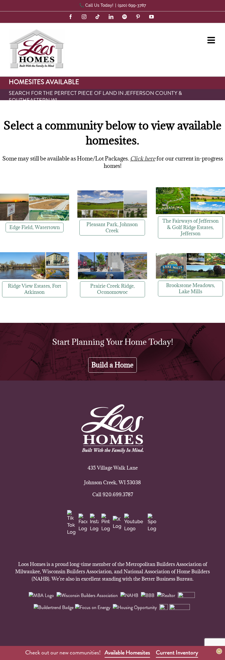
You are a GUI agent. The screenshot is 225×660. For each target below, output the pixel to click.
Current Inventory (177, 652)
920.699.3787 (118, 494)
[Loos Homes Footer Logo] (112, 407)
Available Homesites (127, 652)
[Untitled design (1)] (190, 190)
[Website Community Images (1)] (34, 196)
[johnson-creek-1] (112, 193)
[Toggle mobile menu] (211, 40)
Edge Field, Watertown (34, 227)
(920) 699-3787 (132, 5)
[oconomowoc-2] (112, 255)
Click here (142, 158)
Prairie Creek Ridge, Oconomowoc (112, 289)
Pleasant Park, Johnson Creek (112, 227)
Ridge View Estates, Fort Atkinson (34, 289)
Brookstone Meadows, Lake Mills (190, 288)
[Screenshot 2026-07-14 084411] (190, 256)
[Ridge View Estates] (34, 255)
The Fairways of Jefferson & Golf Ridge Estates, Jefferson (190, 227)
